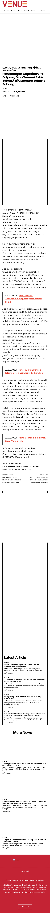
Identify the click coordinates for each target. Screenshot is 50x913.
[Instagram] (22, 901)
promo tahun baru (23, 469)
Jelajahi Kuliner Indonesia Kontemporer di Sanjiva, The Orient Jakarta (24, 841)
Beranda (6, 67)
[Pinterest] (16, 100)
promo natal (7, 469)
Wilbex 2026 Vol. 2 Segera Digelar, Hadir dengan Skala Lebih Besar (21, 665)
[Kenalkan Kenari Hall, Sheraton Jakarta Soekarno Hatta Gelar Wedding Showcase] (25, 786)
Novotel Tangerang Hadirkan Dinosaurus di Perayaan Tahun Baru (11, 479)
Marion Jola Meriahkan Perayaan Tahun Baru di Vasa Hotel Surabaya (38, 479)
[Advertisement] (25, 41)
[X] (10, 100)
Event (6, 662)
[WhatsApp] (21, 100)
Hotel (14, 67)
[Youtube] (32, 901)
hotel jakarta (15, 463)
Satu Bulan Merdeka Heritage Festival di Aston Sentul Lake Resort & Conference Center (24, 715)
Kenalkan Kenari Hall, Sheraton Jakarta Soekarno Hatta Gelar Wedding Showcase (24, 802)
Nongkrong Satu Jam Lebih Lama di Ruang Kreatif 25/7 (23, 698)
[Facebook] (4, 100)
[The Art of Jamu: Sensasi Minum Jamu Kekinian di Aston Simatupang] (25, 748)
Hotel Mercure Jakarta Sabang (15, 466)
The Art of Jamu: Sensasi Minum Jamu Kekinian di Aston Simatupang (25, 680)
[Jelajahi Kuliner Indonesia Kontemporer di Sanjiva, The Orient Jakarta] (25, 824)
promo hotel (35, 466)
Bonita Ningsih (12, 96)
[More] (27, 100)
